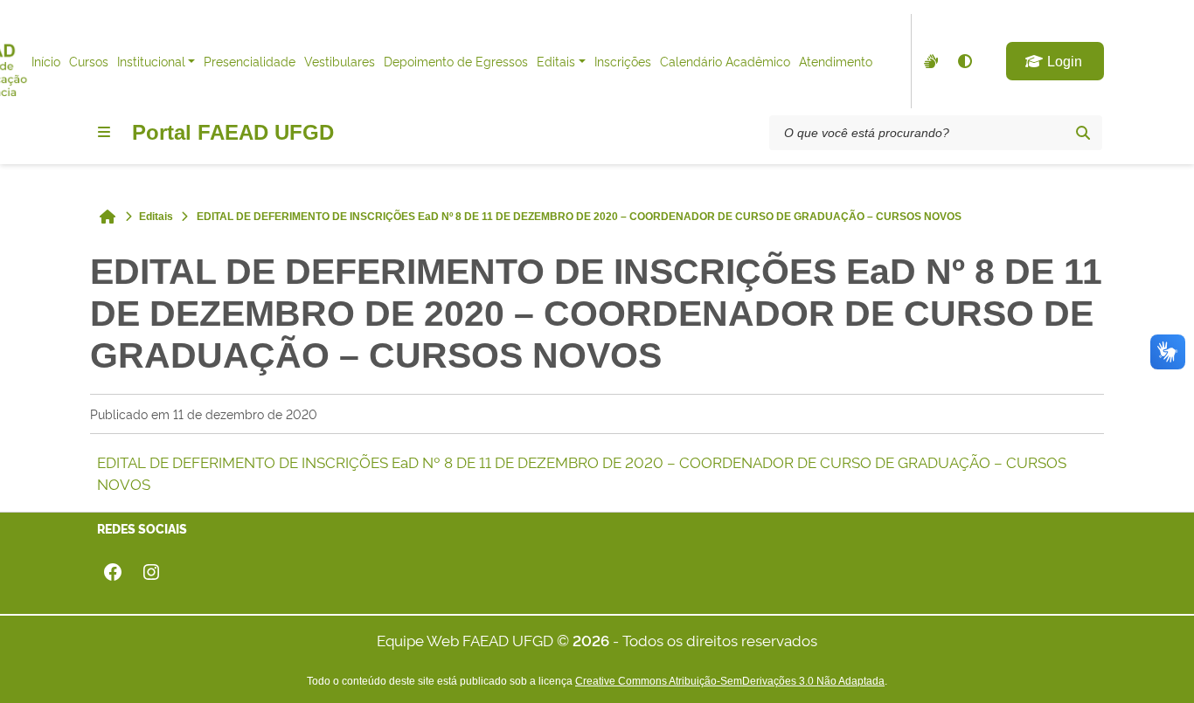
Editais (556, 60)
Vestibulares (339, 60)
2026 (591, 640)
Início (45, 60)
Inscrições (622, 60)
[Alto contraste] (964, 61)
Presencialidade (249, 60)
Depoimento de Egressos (456, 60)
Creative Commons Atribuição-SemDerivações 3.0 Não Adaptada (730, 680)
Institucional (151, 60)
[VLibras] (929, 61)
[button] (1055, 60)
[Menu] (104, 132)
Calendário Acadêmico (725, 60)
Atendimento (835, 60)
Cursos (88, 60)
